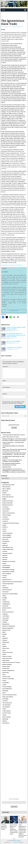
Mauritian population (7, 628)
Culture (4, 529)
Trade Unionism (6, 711)
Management (5, 624)
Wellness (4, 721)
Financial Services (6, 579)
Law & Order (5, 618)
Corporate (5, 521)
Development (6, 541)
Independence (6, 603)
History (4, 599)
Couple (4, 525)
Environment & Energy (8, 569)
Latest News (5, 616)
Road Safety (5, 672)
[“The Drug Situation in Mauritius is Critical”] (5, 820)
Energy (4, 563)
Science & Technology (8, 678)
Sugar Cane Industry (7, 696)
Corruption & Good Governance (10, 523)
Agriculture (5, 490)
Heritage (4, 597)
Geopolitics (5, 587)
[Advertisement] (14, 13)
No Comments (20, 26)
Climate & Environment (8, 513)
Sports (4, 692)
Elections (4, 559)
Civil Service (5, 511)
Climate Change (6, 515)
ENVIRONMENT (6, 567)
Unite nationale (6, 717)
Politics (4, 654)
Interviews (5, 606)
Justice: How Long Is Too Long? (10, 436)
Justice (4, 610)
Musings (4, 634)
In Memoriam (6, 601)
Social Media (5, 682)
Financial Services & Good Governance (12, 581)
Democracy (5, 539)
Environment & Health (8, 571)
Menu (3, 10)
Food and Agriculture (7, 583)
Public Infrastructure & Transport (11, 662)
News (3, 636)
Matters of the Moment (8, 626)
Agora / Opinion (6, 488)
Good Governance (7, 589)
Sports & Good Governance (9, 694)
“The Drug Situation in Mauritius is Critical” (13, 434)
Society (4, 684)
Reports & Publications (8, 670)
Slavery (13, 26)
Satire (4, 674)
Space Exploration (7, 688)
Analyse (4, 492)
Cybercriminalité (6, 537)
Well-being (5, 719)
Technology (5, 698)
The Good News (6, 704)
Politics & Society (6, 656)
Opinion (4, 646)
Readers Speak (6, 666)
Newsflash (5, 638)
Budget (4, 498)
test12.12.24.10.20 (18, 842)
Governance (5, 591)
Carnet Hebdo (6, 509)
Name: (4, 380)
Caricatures (5, 507)
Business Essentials (7, 502)
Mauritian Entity (6, 467)
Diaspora (4, 543)
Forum (4, 585)
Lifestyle (4, 622)
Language (5, 614)
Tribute (4, 715)
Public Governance (7, 658)
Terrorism (5, 700)
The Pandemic (6, 706)
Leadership (5, 620)
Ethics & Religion (6, 573)
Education (5, 557)
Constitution (5, 519)
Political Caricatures (7, 652)
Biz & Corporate (6, 494)
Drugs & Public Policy (7, 549)
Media (4, 632)
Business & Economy (7, 500)
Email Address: (6, 387)
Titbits (4, 709)
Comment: (5, 366)
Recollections (5, 668)
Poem (3, 650)
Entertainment (6, 565)
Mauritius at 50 (6, 630)
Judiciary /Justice (6, 608)
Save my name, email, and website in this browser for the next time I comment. (13, 402)
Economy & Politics (7, 553)
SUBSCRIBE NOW (14, 310)
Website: (4, 394)
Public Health (5, 660)
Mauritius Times (16, 840)
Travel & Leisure (6, 713)
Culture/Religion (6, 535)
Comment (5, 517)
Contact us (8, 842)
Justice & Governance (8, 612)
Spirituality (5, 690)
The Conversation (7, 702)
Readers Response (7, 664)
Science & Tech (6, 676)
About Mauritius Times (8, 484)
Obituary (4, 640)
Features (4, 575)
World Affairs (5, 723)
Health (4, 595)
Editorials (4, 555)
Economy (4, 551)
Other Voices (5, 648)
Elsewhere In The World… (9, 561)
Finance (4, 577)
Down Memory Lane (7, 547)
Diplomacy (5, 545)
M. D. (2, 26)
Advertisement (6, 486)
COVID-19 (4, 527)
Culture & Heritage (7, 533)
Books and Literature (8, 496)
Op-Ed (4, 644)
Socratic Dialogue (6, 686)
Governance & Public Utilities (10, 593)
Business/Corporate (7, 505)
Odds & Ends (5, 642)
